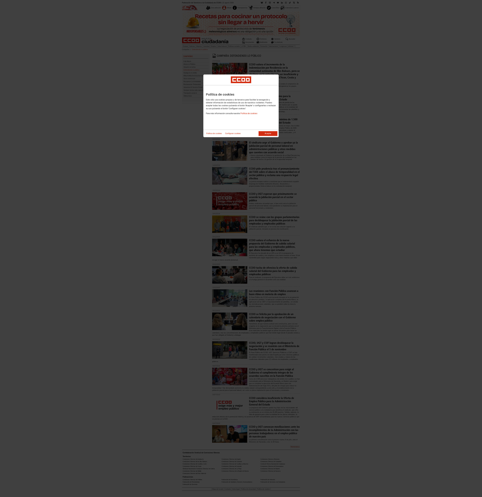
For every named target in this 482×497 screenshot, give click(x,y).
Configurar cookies (233, 133)
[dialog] (241, 105)
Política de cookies (248, 113)
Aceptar (268, 133)
